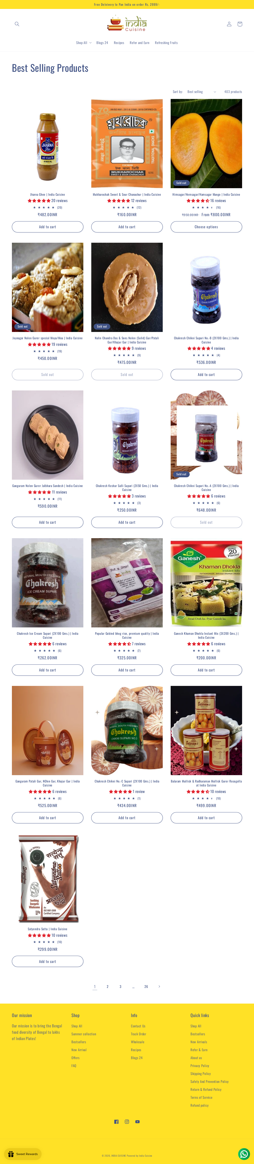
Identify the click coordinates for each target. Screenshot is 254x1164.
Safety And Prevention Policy (209, 1081)
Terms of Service (201, 1097)
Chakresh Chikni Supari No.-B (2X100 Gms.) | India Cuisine (206, 340)
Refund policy (199, 1105)
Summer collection (83, 1033)
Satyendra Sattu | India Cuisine (47, 929)
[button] (17, 24)
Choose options (206, 226)
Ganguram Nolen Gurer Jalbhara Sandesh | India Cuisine (47, 486)
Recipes (136, 1049)
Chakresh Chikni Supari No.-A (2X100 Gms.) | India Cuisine (206, 488)
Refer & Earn (199, 1049)
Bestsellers (78, 1041)
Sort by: (178, 91)
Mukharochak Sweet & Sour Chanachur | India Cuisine (127, 194)
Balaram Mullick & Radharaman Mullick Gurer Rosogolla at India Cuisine (206, 783)
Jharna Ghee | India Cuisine (47, 194)
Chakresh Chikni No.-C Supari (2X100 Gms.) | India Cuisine (127, 783)
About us (196, 1057)
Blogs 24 (137, 1057)
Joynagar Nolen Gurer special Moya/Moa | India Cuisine (48, 338)
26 (146, 986)
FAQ (73, 1065)
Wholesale (137, 1041)
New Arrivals (198, 1041)
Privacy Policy (199, 1065)
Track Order (138, 1033)
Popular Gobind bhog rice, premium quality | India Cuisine (127, 635)
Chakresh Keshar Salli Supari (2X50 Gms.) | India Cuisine (127, 488)
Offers (75, 1057)
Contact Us (138, 1025)
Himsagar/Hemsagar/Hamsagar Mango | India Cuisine (206, 194)
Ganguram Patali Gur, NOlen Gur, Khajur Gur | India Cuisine (47, 783)
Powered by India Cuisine (139, 1155)
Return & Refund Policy (206, 1089)
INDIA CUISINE (118, 1155)
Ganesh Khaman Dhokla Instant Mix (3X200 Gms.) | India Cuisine (206, 635)
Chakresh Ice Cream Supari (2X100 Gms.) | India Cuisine (47, 635)
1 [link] (95, 986)
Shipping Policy (200, 1073)
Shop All (76, 1025)
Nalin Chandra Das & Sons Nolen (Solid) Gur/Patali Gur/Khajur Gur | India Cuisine (127, 340)
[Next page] (159, 986)
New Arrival (79, 1049)
